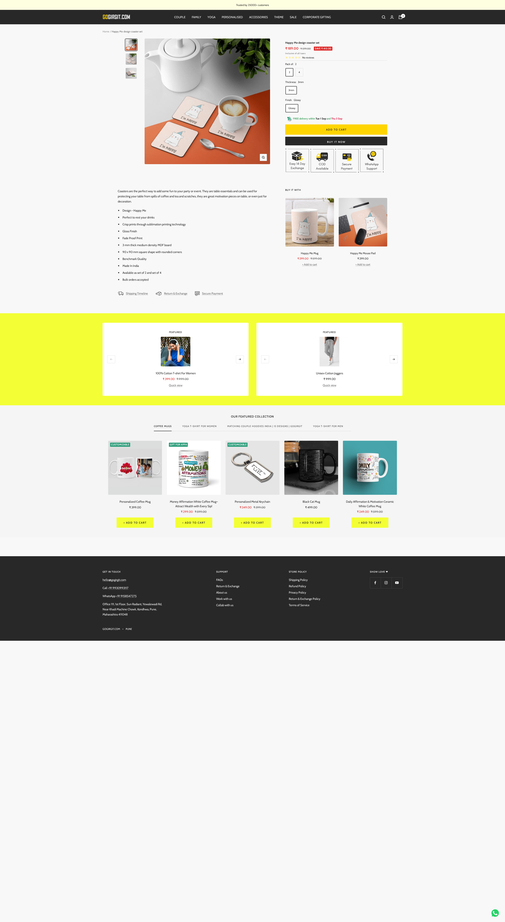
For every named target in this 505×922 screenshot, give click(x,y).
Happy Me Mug (309, 253)
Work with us (224, 599)
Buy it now (336, 141)
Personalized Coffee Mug (135, 501)
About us (221, 592)
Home (106, 31)
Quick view (175, 385)
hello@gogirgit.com (114, 580)
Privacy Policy (297, 592)
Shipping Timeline (137, 293)
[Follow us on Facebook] (375, 582)
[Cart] (400, 17)
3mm (291, 90)
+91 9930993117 (118, 588)
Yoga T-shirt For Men (328, 426)
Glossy (292, 108)
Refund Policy (297, 586)
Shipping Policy (298, 580)
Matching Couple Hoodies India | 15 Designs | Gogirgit (264, 426)
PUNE (129, 628)
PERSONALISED (232, 17)
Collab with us (224, 605)
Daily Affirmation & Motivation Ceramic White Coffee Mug (370, 504)
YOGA (211, 17)
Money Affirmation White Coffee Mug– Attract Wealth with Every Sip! (194, 504)
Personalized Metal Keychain (252, 501)
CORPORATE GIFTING (317, 17)
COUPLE (179, 17)
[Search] (383, 17)
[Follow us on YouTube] (397, 582)
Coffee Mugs (163, 426)
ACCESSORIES (258, 17)
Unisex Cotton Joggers (329, 373)
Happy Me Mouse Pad (363, 253)
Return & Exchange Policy (304, 599)
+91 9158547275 (126, 596)
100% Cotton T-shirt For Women (176, 373)
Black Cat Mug (311, 501)
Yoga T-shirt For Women (199, 426)
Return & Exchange (175, 293)
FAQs (219, 580)
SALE (293, 17)
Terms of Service (299, 605)
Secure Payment (212, 293)
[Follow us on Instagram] (386, 582)
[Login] (392, 17)
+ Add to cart (309, 264)
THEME (278, 17)
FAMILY (196, 17)
